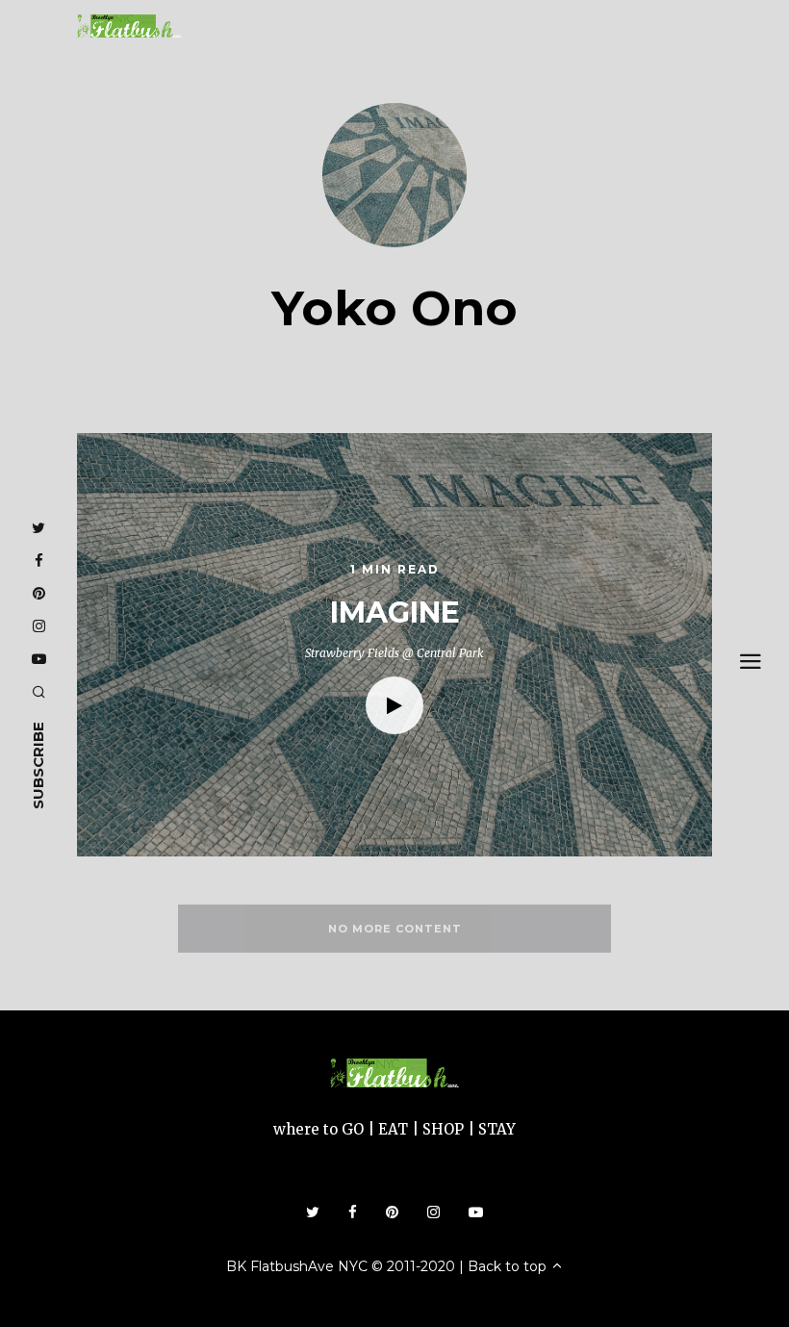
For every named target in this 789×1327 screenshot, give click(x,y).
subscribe (38, 765)
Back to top (509, 1266)
